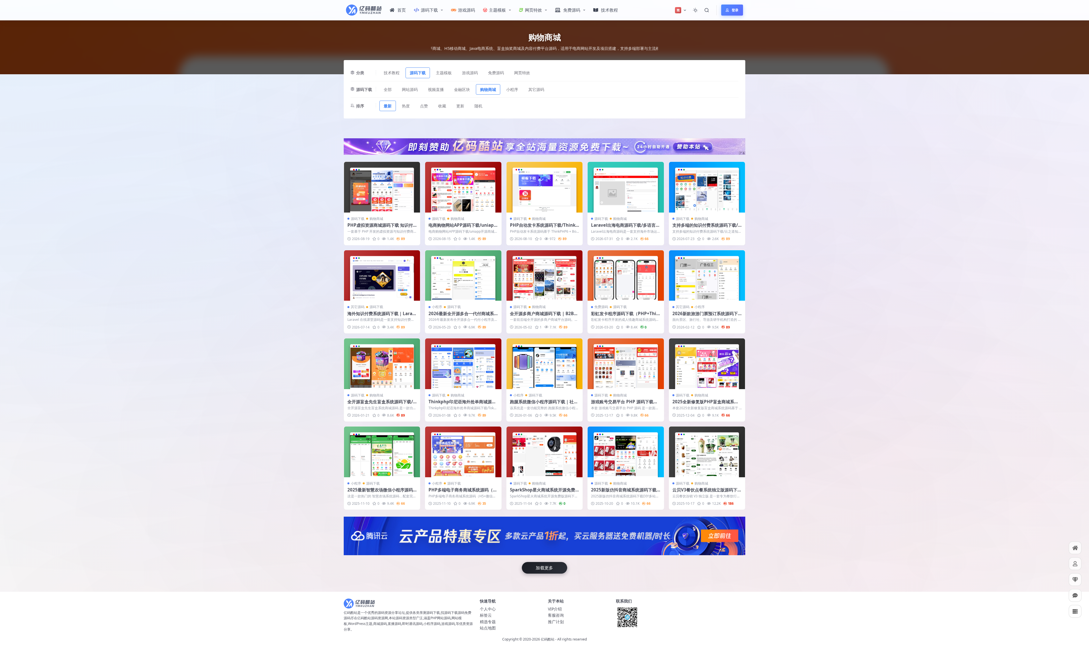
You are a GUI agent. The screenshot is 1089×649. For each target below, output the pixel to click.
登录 (735, 10)
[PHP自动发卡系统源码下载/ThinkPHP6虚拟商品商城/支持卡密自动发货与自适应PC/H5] (544, 187)
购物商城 (488, 89)
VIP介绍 (555, 609)
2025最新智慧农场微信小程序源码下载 (380, 492)
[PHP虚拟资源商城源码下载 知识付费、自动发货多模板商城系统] (382, 187)
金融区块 (462, 89)
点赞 (424, 106)
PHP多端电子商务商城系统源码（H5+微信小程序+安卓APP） (462, 492)
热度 (406, 106)
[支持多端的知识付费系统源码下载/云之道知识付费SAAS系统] (707, 187)
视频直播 (436, 89)
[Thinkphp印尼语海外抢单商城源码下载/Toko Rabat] (463, 363)
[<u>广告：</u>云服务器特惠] (544, 535)
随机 (478, 106)
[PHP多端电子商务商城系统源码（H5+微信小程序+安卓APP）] (463, 452)
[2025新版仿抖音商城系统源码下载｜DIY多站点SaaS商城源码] (626, 452)
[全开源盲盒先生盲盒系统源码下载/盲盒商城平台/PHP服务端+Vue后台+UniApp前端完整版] (382, 363)
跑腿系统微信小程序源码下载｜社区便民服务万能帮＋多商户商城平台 (544, 404)
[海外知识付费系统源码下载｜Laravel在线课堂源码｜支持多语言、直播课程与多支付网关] (382, 275)
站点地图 (488, 628)
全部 (388, 89)
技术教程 (609, 10)
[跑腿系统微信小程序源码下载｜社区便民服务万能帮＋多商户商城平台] (544, 363)
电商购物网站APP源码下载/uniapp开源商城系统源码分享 (463, 228)
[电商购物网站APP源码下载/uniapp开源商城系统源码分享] (463, 187)
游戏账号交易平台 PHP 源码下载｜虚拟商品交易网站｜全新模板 (624, 404)
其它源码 (536, 89)
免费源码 (571, 10)
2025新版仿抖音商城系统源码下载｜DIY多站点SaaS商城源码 (624, 492)
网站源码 (410, 89)
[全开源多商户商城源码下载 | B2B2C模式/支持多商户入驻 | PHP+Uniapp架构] (544, 275)
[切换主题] (695, 10)
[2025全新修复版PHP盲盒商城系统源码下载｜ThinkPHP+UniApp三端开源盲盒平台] (707, 363)
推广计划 (556, 621)
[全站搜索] (707, 10)
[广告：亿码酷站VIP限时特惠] (544, 146)
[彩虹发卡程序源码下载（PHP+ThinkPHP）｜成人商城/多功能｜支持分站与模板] (626, 275)
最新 (388, 106)
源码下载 (429, 10)
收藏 (442, 106)
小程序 (512, 89)
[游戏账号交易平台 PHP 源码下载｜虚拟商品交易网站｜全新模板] (626, 363)
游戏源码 (466, 10)
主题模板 (497, 10)
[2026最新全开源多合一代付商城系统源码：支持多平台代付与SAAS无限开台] (463, 275)
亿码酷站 (547, 639)
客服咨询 (556, 615)
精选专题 (488, 621)
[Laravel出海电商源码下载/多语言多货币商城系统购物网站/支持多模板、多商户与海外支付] (626, 187)
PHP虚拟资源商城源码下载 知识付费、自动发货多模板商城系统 (380, 228)
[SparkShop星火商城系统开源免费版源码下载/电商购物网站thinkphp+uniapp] (544, 452)
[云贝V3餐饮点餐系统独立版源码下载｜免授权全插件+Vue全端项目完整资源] (707, 452)
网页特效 (533, 10)
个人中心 (488, 609)
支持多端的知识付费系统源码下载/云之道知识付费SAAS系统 (705, 228)
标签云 (486, 615)
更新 (460, 106)
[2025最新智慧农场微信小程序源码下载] (382, 452)
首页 (401, 10)
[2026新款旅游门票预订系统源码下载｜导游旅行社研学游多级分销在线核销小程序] (707, 275)
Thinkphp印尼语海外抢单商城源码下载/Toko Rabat (462, 404)
